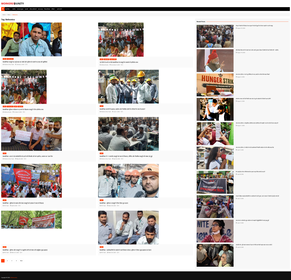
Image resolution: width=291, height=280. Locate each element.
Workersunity (13, 277)
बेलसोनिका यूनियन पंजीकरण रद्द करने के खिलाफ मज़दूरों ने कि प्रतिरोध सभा (23, 109)
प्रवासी (26, 9)
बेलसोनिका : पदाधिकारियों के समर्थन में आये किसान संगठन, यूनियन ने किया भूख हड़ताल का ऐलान (125, 250)
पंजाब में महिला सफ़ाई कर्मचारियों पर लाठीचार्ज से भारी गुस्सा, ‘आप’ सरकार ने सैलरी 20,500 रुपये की (257, 196)
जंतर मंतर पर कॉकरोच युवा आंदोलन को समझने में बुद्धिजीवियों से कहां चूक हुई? (252, 220)
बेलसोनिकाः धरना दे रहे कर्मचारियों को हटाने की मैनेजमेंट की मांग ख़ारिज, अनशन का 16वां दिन (28, 156)
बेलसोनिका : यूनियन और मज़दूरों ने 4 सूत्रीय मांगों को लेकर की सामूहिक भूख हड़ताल (25, 250)
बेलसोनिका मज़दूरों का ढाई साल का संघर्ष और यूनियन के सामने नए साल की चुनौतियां (25, 62)
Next (21, 260)
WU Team (6, 205)
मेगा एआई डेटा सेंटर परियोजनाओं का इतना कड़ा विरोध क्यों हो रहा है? (250, 171)
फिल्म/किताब (47, 9)
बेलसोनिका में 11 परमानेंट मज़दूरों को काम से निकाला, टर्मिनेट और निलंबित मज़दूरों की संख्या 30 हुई (126, 156)
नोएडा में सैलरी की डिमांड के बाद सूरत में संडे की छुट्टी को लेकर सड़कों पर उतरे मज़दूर (254, 25)
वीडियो (53, 9)
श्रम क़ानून (40, 9)
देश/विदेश (7, 9)
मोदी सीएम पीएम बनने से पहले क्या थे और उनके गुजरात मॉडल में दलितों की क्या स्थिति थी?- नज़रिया (257, 50)
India (4, 58)
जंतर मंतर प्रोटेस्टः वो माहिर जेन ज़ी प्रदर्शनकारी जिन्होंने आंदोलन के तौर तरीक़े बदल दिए (255, 147)
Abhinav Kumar (104, 64)
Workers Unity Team (9, 64)
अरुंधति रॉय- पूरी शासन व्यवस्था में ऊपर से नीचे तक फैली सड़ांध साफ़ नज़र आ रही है (254, 244)
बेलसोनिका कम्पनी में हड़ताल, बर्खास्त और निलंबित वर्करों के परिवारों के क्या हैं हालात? (122, 109)
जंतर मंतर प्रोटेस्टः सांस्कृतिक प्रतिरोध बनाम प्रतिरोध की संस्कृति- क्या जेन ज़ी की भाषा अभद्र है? (257, 123)
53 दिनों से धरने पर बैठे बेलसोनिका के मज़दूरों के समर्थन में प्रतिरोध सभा (119, 62)
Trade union (10, 58)
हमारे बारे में (59, 9)
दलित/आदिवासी (33, 9)
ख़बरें (15, 106)
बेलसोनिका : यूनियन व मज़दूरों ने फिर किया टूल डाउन (114, 203)
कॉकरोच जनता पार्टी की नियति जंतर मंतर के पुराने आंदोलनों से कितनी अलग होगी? (253, 98)
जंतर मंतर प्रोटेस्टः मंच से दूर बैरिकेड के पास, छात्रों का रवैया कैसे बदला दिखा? (253, 74)
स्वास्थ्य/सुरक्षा (20, 9)
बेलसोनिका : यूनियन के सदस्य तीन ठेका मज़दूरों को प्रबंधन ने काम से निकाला (23, 203)
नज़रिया (14, 9)
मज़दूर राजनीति (113, 59)
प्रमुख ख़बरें (107, 59)
